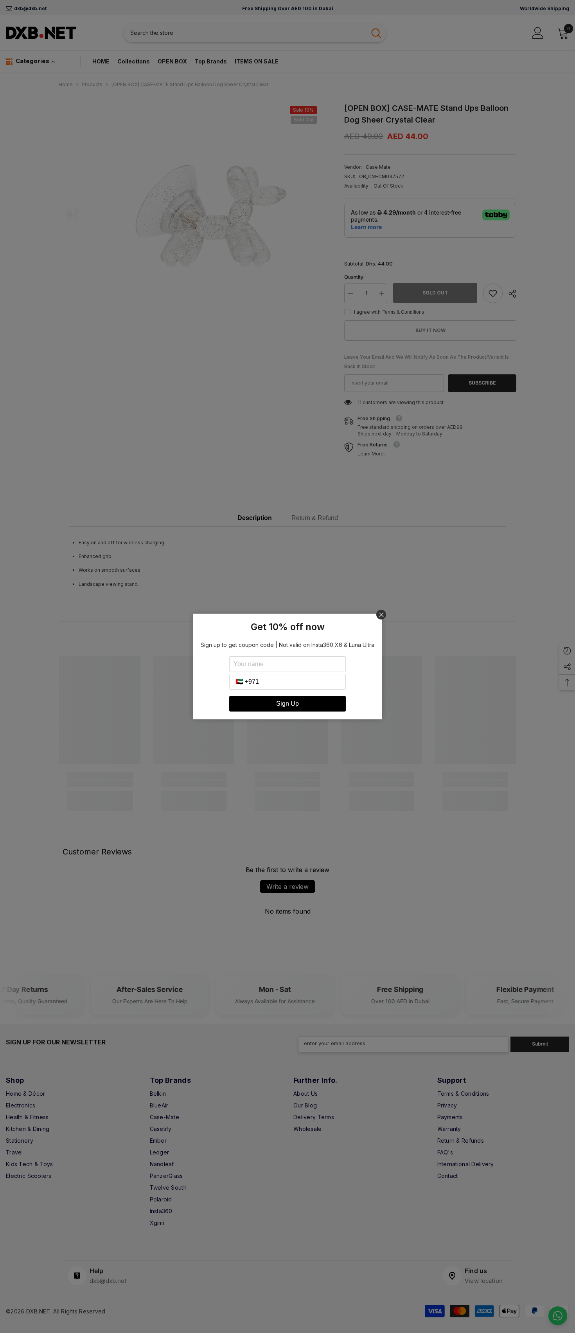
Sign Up (287, 703)
